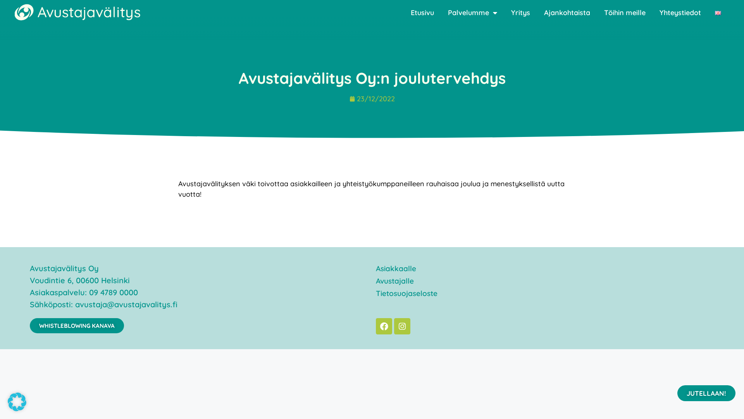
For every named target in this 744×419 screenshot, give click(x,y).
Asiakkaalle (396, 268)
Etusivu (422, 12)
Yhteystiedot (680, 12)
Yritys (520, 12)
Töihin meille (625, 12)
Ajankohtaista (567, 12)
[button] (17, 402)
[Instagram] (402, 326)
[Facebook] (384, 326)
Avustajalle (395, 281)
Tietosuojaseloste (406, 293)
